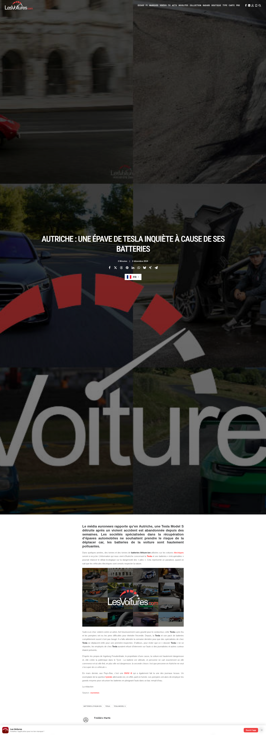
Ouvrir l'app (251, 730)
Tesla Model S (120, 706)
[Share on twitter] (115, 267)
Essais (141, 5)
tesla (107, 706)
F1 (147, 5)
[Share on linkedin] (133, 267)
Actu (174, 5)
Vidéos (163, 5)
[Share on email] (156, 267)
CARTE (232, 5)
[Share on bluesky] (144, 267)
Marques (153, 5)
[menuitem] (141, 5)
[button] (245, 5)
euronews (94, 693)
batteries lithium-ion (93, 706)
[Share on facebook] (109, 267)
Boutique (216, 5)
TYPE (225, 5)
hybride (108, 677)
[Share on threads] (121, 267)
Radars (206, 5)
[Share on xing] (150, 267)
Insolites (183, 5)
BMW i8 (128, 673)
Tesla (149, 556)
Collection (195, 5)
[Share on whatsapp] (138, 267)
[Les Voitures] (19, 5)
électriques (179, 552)
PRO (238, 5)
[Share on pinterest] (127, 267)
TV (169, 5)
